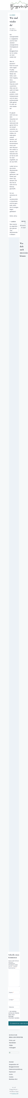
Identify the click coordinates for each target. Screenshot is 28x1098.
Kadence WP (15, 1093)
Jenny (13, 28)
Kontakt (11, 1062)
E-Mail (11, 999)
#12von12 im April (23, 224)
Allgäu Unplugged (12, 1046)
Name (11, 992)
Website (11, 1007)
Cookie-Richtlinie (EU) (13, 1078)
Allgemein (12, 15)
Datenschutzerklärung (14, 1069)
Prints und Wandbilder (12, 1041)
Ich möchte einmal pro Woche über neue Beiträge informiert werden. (14, 1015)
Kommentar (12, 968)
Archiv (11, 1074)
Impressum (12, 1072)
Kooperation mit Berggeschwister (14, 1066)
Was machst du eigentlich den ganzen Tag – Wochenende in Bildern (13, 228)
